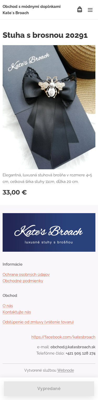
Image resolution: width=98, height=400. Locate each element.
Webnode (65, 370)
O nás (8, 305)
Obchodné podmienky (23, 280)
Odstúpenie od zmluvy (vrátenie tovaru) (38, 322)
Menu (90, 9)
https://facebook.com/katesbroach (63, 337)
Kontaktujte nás (17, 312)
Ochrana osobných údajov (26, 274)
